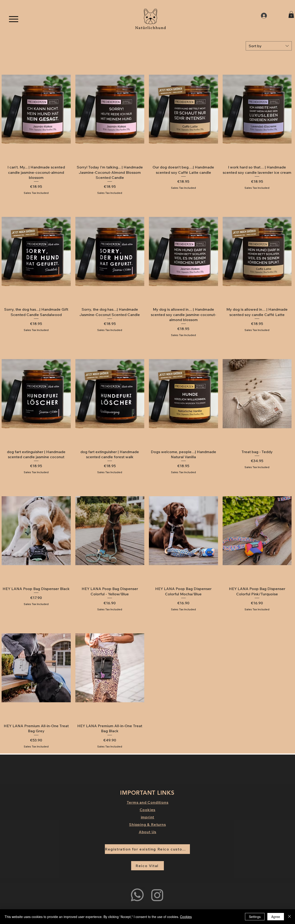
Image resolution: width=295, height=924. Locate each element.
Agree (275, 916)
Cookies (186, 916)
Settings (255, 916)
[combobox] (269, 45)
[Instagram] (157, 895)
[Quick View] (36, 109)
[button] (291, 14)
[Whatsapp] (137, 895)
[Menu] (13, 19)
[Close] (289, 916)
